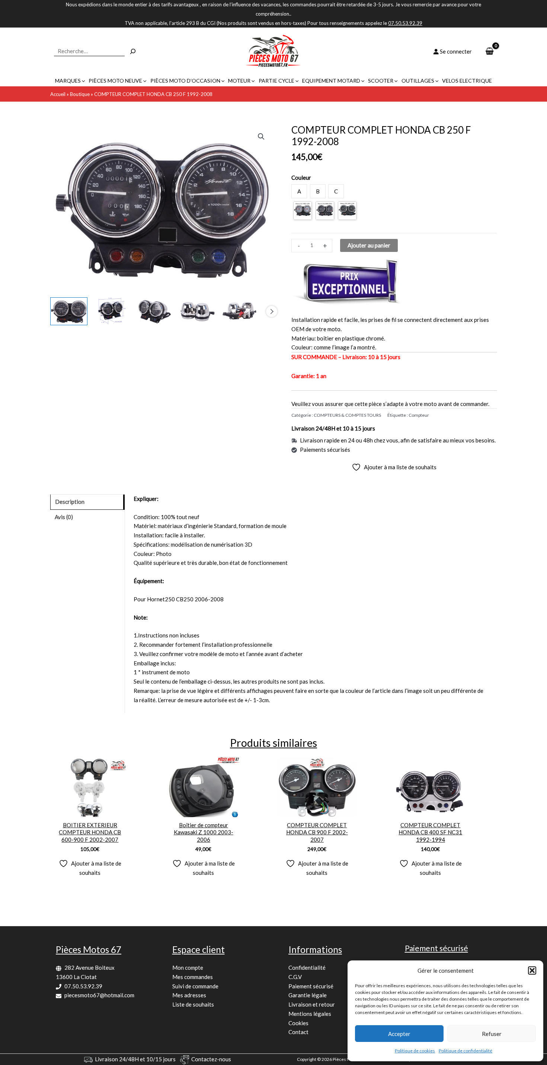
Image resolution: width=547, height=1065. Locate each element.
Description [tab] (69, 501)
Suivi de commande (195, 986)
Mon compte (187, 967)
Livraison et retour (311, 1004)
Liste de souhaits (193, 1004)
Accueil (57, 94)
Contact (298, 1032)
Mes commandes (192, 976)
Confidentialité (307, 967)
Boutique (80, 94)
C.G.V (295, 976)
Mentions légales (309, 1013)
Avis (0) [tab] (64, 517)
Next (271, 311)
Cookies (298, 1023)
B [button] (318, 191)
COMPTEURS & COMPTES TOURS (347, 415)
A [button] (299, 191)
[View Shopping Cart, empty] (489, 51)
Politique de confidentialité (465, 1050)
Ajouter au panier (369, 245)
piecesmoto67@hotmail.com (99, 995)
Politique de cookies (415, 1050)
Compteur (419, 415)
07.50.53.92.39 (83, 986)
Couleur (301, 177)
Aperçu (90, 810)
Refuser (492, 1033)
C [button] (336, 191)
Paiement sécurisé (310, 986)
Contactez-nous (211, 1059)
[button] (532, 970)
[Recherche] (132, 51)
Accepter (399, 1033)
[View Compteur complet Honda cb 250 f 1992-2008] (68, 311)
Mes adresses (189, 995)
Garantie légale (307, 995)
